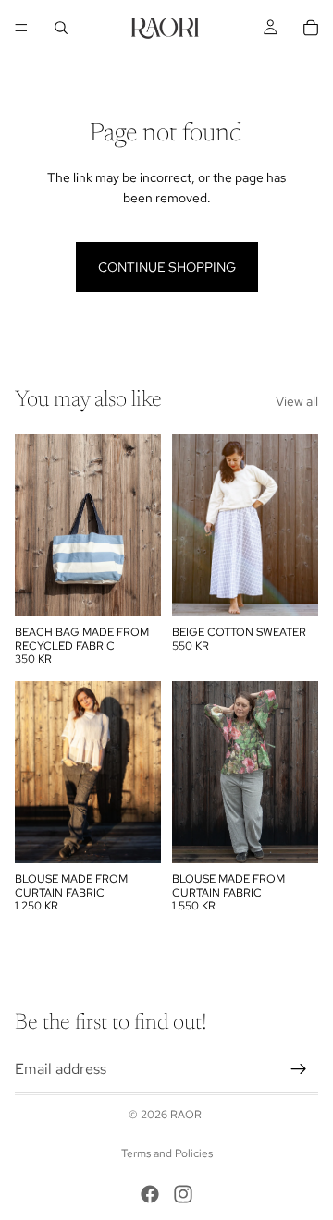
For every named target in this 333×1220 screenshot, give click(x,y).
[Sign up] (298, 1069)
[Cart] (310, 27)
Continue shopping (167, 267)
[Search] (61, 27)
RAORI (187, 1114)
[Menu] (21, 27)
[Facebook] (150, 1194)
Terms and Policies (167, 1153)
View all (297, 401)
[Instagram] (183, 1194)
